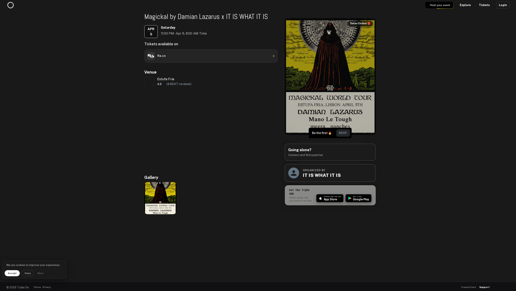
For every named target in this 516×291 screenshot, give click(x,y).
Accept (12, 273)
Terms (37, 287)
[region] (197, 130)
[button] (496, 287)
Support (484, 287)
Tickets (484, 5)
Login (503, 5)
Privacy (47, 287)
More (40, 273)
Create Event (468, 287)
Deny (28, 273)
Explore (465, 5)
